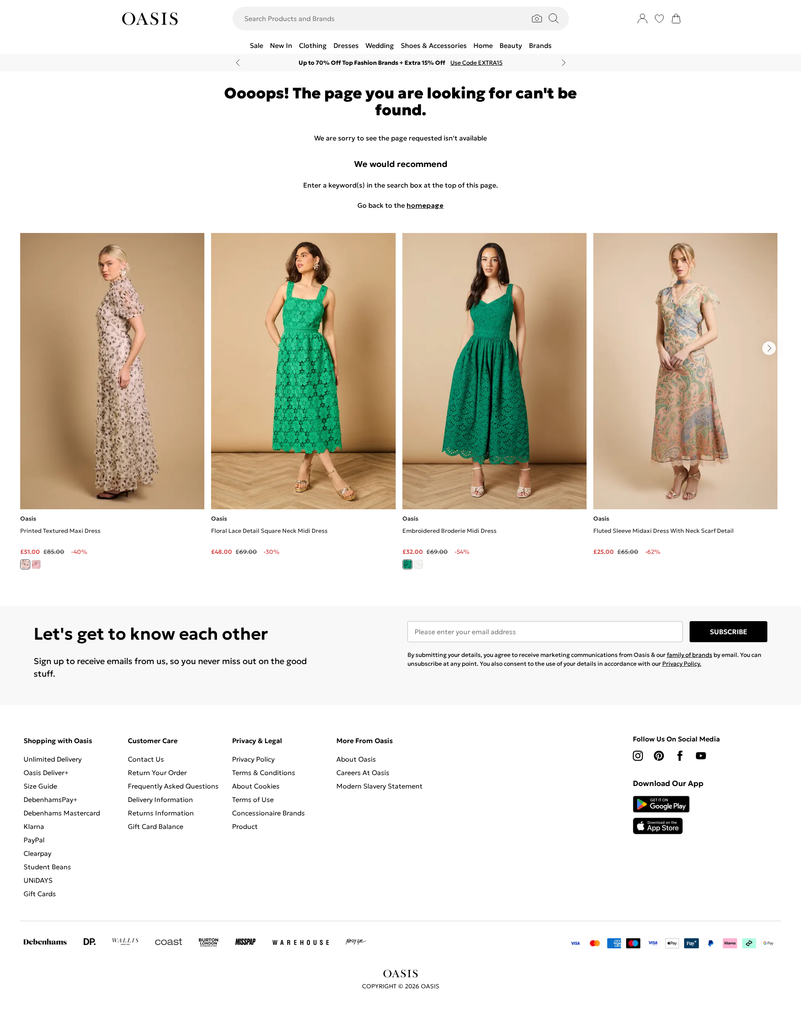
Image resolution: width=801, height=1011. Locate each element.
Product (245, 826)
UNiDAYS (38, 880)
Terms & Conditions (263, 772)
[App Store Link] (661, 815)
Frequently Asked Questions (173, 786)
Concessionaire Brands (268, 813)
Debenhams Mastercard (62, 813)
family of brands (689, 655)
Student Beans (47, 867)
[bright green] (407, 564)
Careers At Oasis (362, 772)
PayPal (34, 840)
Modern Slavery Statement (379, 786)
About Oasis (356, 759)
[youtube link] (701, 756)
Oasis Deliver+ (46, 772)
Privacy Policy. (681, 663)
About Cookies (256, 786)
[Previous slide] (238, 62)
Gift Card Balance (155, 826)
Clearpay (37, 853)
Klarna (34, 826)
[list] (400, 406)
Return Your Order (157, 772)
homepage (425, 205)
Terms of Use (253, 799)
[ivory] (25, 564)
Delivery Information (160, 799)
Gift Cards (40, 893)
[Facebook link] (680, 756)
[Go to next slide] (769, 348)
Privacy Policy (253, 759)
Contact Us (146, 759)
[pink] (36, 564)
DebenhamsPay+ (50, 799)
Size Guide (40, 786)
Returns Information (161, 813)
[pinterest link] (659, 756)
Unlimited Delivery (53, 759)
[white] (418, 564)
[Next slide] (563, 62)
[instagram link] (638, 756)
